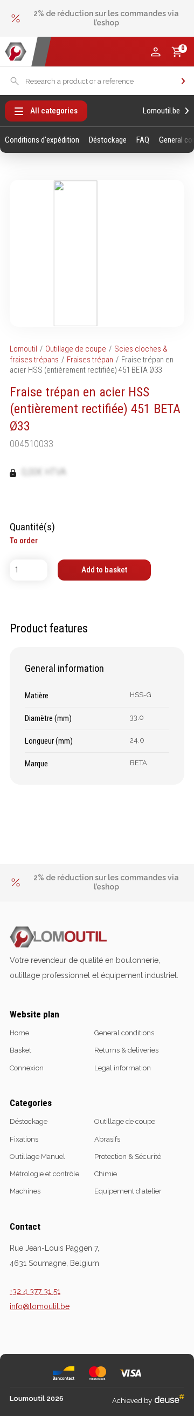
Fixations (24, 1139)
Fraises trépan (90, 360)
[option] (97, 18)
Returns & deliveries (126, 1050)
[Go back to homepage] (15, 51)
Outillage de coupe (75, 349)
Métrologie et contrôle (44, 1174)
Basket (20, 1050)
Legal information (122, 1068)
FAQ (142, 140)
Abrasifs (107, 1139)
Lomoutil (23, 349)
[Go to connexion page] (155, 52)
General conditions (124, 1033)
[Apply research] (183, 81)
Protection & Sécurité (127, 1156)
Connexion (27, 1068)
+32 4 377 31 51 (35, 1291)
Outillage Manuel (37, 1156)
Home (19, 1033)
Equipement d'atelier (128, 1191)
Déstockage (108, 140)
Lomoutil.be (161, 111)
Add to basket (104, 570)
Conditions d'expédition (42, 140)
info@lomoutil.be (40, 1306)
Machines (25, 1191)
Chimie (105, 1174)
